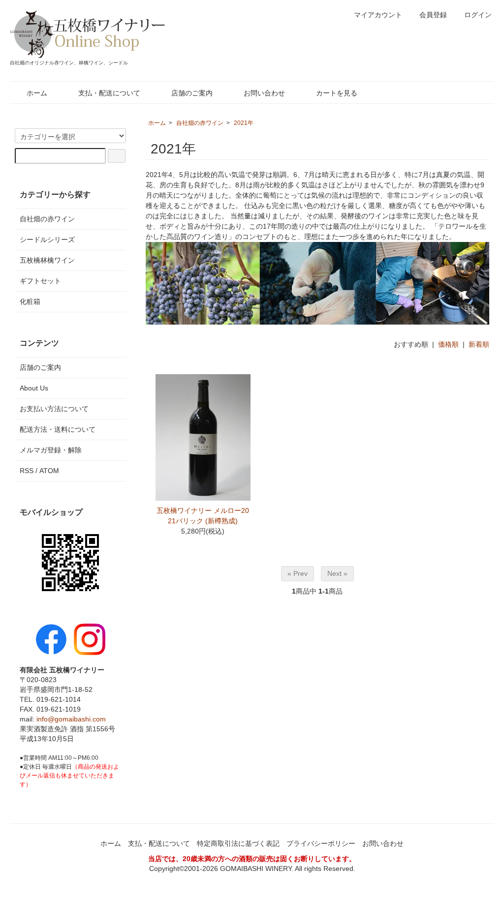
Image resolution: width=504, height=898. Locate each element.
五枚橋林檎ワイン (47, 260)
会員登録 (433, 15)
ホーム (37, 93)
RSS (26, 471)
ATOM (49, 471)
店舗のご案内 (192, 93)
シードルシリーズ (47, 239)
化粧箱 (30, 301)
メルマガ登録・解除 (51, 450)
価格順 (448, 344)
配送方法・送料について (57, 429)
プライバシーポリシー (320, 843)
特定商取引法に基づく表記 (238, 843)
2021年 (243, 123)
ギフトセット (40, 281)
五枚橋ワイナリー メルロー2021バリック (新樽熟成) (203, 516)
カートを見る (336, 93)
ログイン (478, 15)
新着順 (479, 344)
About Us (34, 388)
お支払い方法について (54, 409)
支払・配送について (109, 93)
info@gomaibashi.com (71, 719)
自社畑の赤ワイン (199, 123)
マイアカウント (378, 15)
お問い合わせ (264, 93)
